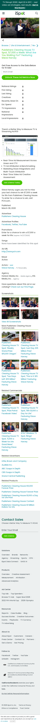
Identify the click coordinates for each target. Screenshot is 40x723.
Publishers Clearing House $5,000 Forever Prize (17, 487)
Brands (15, 555)
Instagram (15, 659)
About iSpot (7, 636)
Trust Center (24, 708)
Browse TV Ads (8, 597)
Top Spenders (17, 593)
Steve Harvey (8, 268)
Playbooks (14, 620)
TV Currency (25, 620)
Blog (25, 613)
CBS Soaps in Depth (11, 472)
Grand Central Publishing (13, 476)
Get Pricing (18, 643)
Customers (18, 636)
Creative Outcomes (25, 616)
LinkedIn (5, 659)
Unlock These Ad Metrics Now (20, 77)
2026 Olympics (27, 600)
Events (4, 620)
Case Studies (16, 613)
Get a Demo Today (12, 182)
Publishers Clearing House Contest (18, 501)
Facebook (6, 224)
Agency (5, 558)
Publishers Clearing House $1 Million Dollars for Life (18, 506)
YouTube (23, 224)
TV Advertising (8, 623)
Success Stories (8, 616)
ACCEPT (12, 721)
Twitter (15, 224)
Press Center (7, 639)
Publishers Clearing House (14, 216)
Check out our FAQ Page (22, 287)
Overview (6, 555)
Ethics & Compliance (10, 708)
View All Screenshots (11, 321)
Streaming (14, 558)
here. (3, 689)
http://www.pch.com (11, 251)
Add (11, 265)
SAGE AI (24, 561)
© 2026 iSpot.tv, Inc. (9, 705)
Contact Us (19, 639)
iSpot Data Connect (10, 561)
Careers (28, 636)
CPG (31, 558)
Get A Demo (9, 536)
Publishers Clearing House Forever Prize (20, 491)
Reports (5, 613)
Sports (24, 558)
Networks (24, 555)
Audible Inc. (7, 465)
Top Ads (5, 593)
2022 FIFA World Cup (10, 600)
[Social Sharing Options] (3, 40)
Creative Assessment (21, 574)
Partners (30, 639)
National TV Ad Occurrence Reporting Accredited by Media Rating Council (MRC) (21, 675)
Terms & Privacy (25, 705)
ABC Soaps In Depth (11, 468)
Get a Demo (7, 643)
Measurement (8, 577)
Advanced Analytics (10, 581)
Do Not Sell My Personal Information (15, 694)
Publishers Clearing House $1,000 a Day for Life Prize (20, 496)
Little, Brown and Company (14, 461)
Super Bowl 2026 (23, 597)
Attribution (20, 577)
